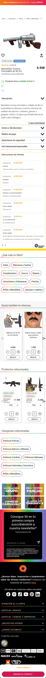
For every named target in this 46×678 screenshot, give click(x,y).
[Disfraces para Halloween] (34, 508)
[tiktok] (20, 594)
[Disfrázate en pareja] (34, 495)
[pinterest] (31, 594)
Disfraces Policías (11, 440)
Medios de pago (9, 134)
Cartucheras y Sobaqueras (15, 281)
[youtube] (25, 594)
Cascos (24, 273)
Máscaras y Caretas (22, 265)
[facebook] (8, 594)
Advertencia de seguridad (13, 140)
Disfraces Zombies (11, 457)
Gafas (5, 265)
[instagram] (14, 594)
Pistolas (35, 281)
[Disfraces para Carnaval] (11, 508)
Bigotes (36, 273)
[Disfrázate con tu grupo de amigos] (11, 495)
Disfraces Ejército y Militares (16, 449)
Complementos (10, 273)
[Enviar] (38, 542)
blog (33, 582)
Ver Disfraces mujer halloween (12, 74)
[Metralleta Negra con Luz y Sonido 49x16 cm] (5, 378)
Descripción (7, 98)
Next (43, 337)
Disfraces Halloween (34, 457)
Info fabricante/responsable (14, 146)
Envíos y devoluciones (12, 127)
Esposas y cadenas (34, 289)
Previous (1, 337)
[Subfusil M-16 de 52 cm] (28, 378)
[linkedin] (37, 594)
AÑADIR (13, 357)
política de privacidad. (12, 556)
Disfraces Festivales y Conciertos (18, 465)
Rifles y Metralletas (11, 289)
